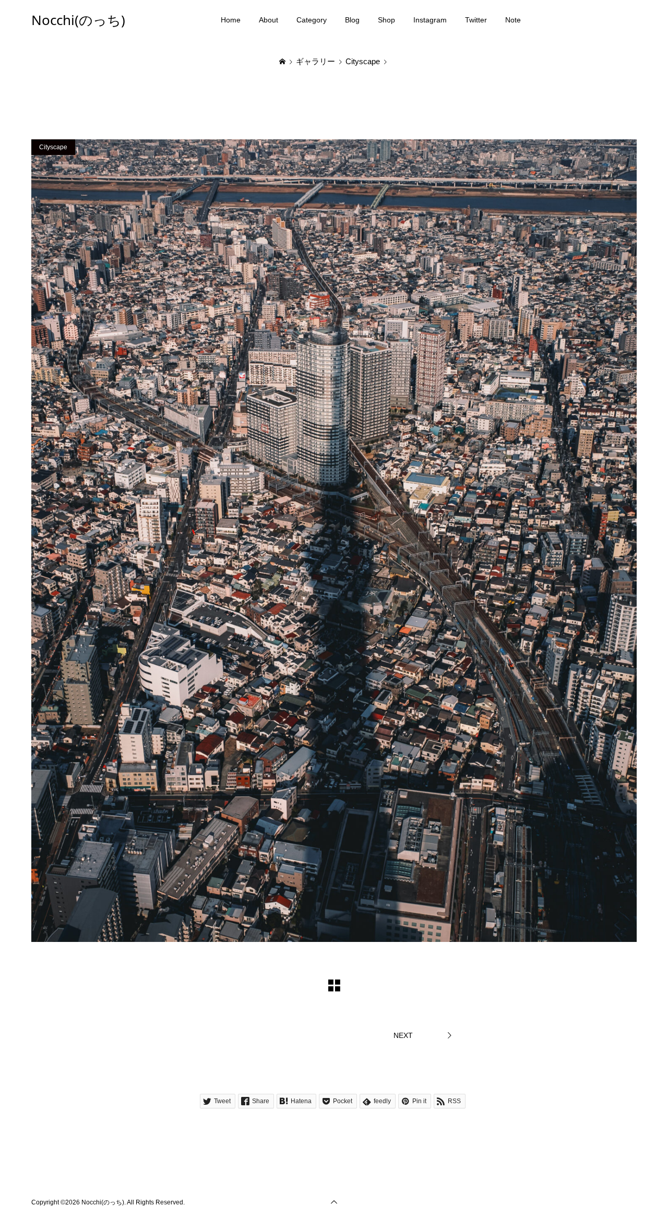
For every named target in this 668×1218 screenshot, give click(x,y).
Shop (386, 20)
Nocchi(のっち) (78, 19)
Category (311, 20)
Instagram (430, 20)
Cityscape (53, 147)
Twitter (476, 20)
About (268, 20)
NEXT (403, 1035)
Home (231, 20)
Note (513, 20)
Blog (352, 20)
